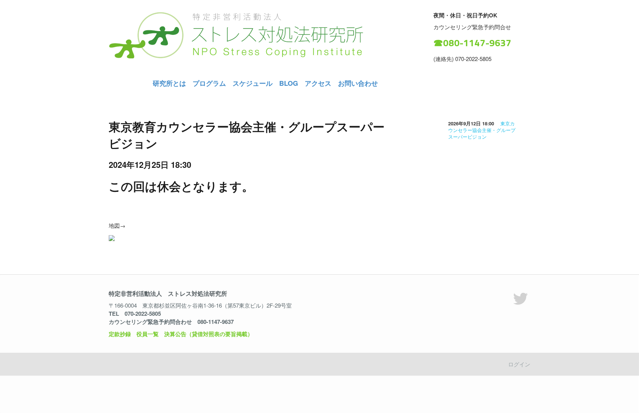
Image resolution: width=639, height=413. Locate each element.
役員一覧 (147, 334)
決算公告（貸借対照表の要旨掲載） (208, 334)
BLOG (288, 83)
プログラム (209, 83)
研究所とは (169, 83)
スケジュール (253, 83)
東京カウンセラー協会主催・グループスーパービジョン (481, 130)
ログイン (519, 364)
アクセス (318, 83)
